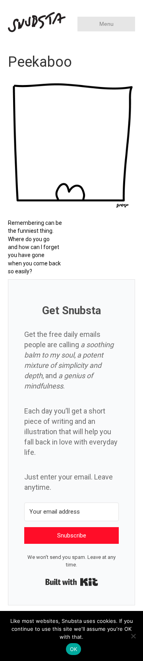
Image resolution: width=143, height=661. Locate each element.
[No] (133, 636)
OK (73, 649)
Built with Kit (71, 582)
